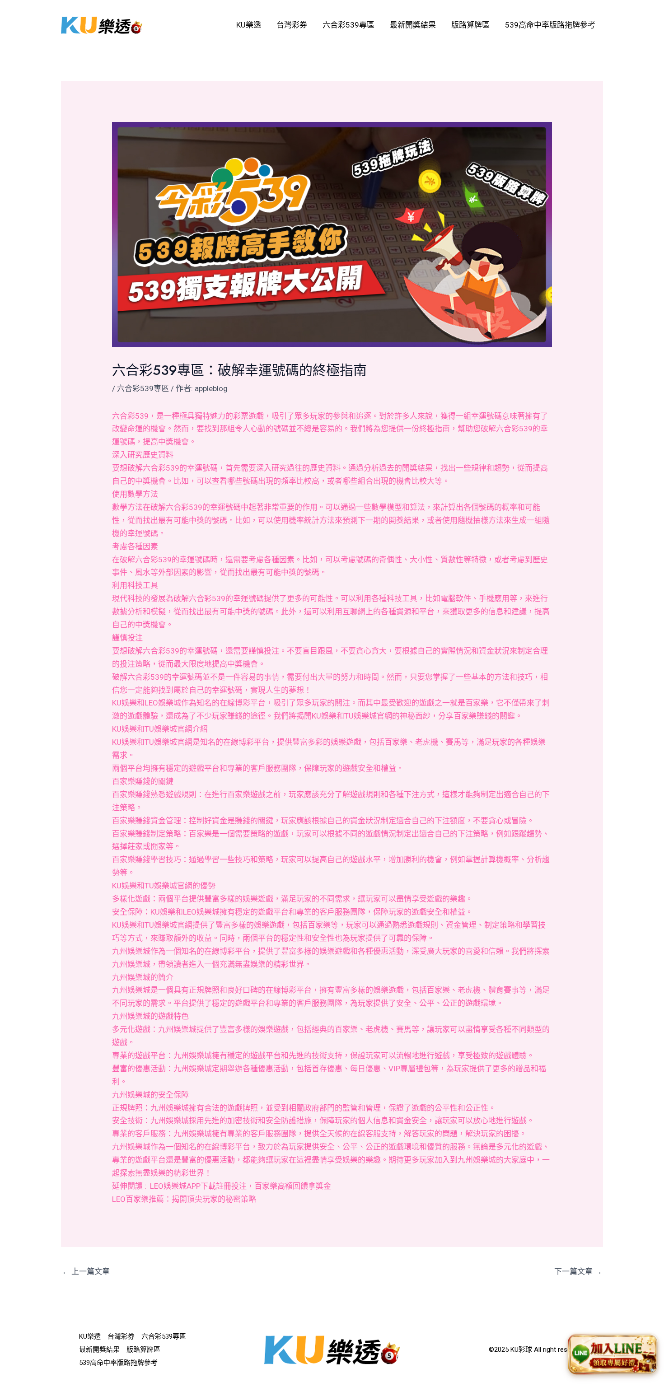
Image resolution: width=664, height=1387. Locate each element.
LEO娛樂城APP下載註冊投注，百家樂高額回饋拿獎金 (240, 1186)
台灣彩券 (291, 24)
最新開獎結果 (413, 24)
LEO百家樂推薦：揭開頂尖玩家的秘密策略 (184, 1199)
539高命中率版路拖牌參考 (550, 24)
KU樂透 (248, 24)
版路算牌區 (470, 24)
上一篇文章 (86, 1271)
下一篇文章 (578, 1271)
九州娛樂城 (131, 951)
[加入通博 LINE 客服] (613, 1355)
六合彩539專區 (348, 24)
